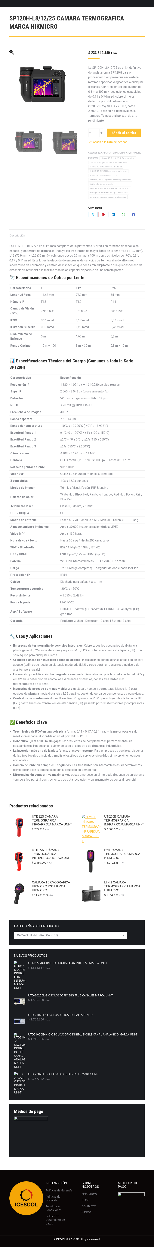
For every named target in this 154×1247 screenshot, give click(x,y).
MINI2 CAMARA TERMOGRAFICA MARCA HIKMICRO (122, 886)
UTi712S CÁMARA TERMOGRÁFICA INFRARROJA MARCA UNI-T (52, 820)
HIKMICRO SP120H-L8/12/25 (103, 175)
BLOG (85, 1200)
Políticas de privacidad (53, 1198)
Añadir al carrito (124, 133)
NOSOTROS (89, 1194)
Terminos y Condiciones (53, 1208)
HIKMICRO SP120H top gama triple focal (108, 171)
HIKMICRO (135, 152)
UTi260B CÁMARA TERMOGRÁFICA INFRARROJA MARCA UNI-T (124, 820)
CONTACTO (89, 1206)
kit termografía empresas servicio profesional (110, 180)
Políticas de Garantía (59, 1190)
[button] (107, 142)
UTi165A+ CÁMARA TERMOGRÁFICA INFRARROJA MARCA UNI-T (52, 854)
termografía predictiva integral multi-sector (109, 193)
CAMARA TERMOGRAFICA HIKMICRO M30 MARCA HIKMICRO (51, 886)
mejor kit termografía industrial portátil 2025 (110, 188)
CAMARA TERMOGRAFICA (115, 152)
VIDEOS (86, 1212)
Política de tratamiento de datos (55, 1219)
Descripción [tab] (17, 235)
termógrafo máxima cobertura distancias (108, 197)
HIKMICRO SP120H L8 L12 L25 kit (106, 167)
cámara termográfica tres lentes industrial (109, 162)
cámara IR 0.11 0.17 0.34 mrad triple (118, 158)
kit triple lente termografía (101, 184)
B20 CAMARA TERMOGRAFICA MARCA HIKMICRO (122, 854)
